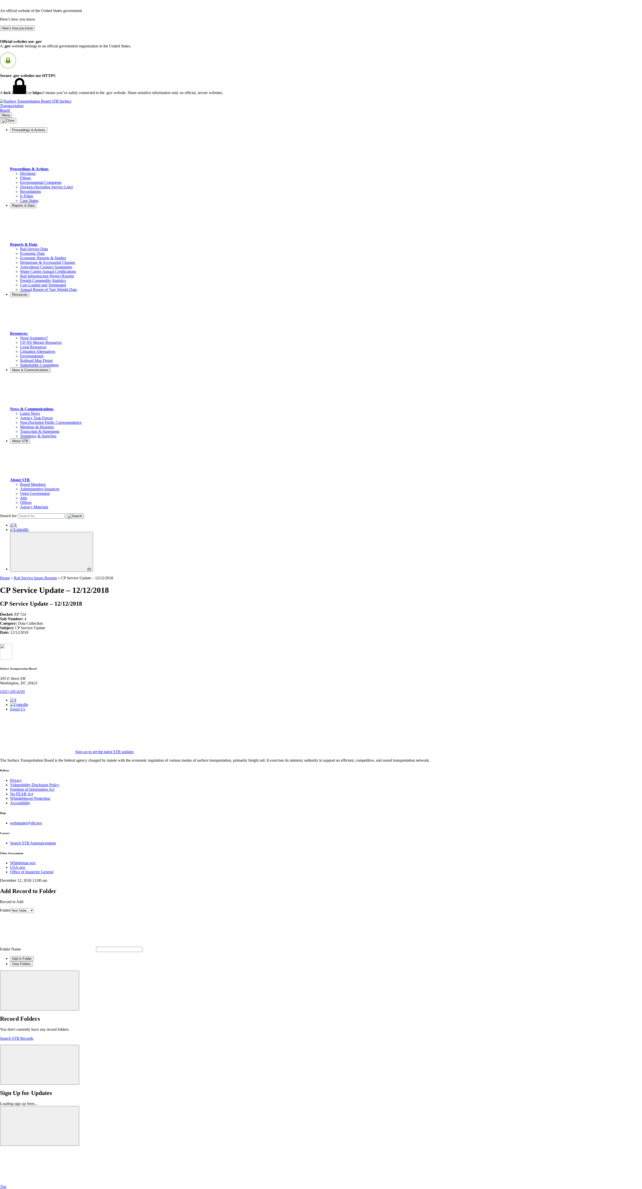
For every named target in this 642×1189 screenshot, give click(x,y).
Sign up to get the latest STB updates (104, 752)
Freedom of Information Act (32, 789)
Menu (6, 115)
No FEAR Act (21, 794)
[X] (13, 525)
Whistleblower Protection (30, 798)
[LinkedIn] (19, 529)
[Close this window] (39, 990)
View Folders (21, 964)
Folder (5, 910)
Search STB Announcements (33, 843)
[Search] (75, 516)
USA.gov (17, 867)
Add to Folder (22, 959)
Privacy (16, 780)
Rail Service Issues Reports (35, 578)
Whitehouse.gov (23, 863)
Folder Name (10, 949)
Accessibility (20, 803)
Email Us (17, 709)
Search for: (8, 516)
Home (5, 578)
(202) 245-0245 (12, 691)
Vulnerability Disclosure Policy (34, 785)
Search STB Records (16, 1038)
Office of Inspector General (31, 872)
